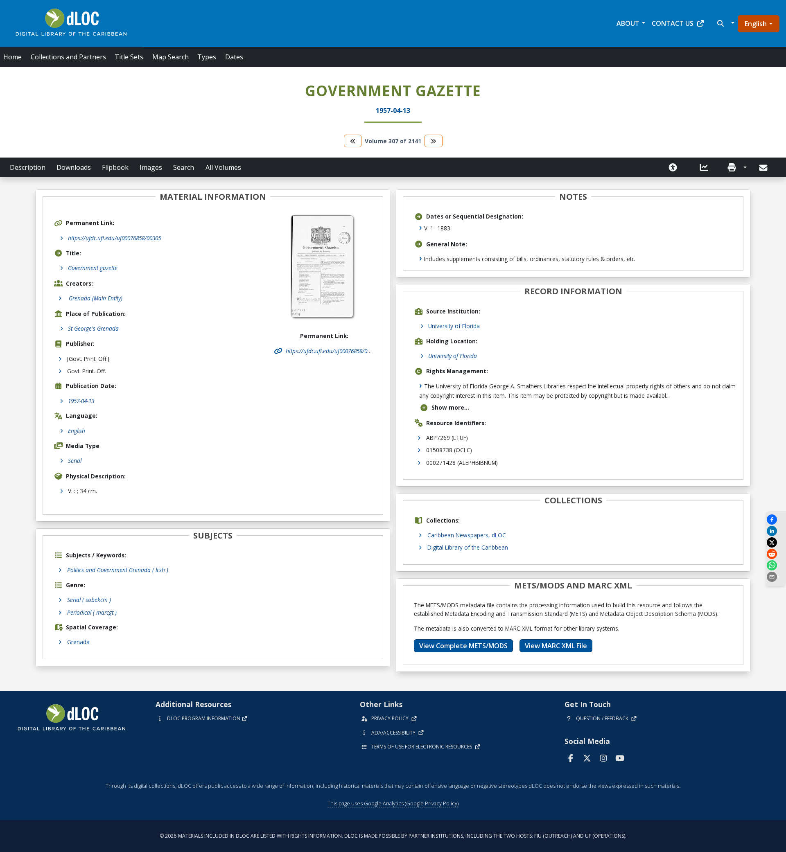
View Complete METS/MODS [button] (463, 645)
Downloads (73, 167)
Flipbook (115, 167)
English (756, 23)
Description (27, 167)
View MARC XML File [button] (556, 645)
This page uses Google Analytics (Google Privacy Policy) (393, 803)
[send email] (776, 577)
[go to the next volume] (434, 141)
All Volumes (223, 167)
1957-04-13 (81, 401)
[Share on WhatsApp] (776, 565)
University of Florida (454, 326)
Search (183, 167)
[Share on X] (776, 542)
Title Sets (129, 56)
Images (151, 167)
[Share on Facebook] (776, 519)
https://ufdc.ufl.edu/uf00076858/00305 (114, 238)
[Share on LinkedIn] (776, 531)
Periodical (92, 612)
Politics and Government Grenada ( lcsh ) (117, 570)
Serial (74, 460)
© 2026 (393, 835)
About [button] (628, 23)
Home (12, 56)
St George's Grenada (93, 328)
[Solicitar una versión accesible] (673, 167)
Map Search (170, 56)
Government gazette (92, 268)
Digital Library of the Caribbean (467, 547)
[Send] (764, 168)
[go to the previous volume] (353, 141)
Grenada (78, 642)
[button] (725, 23)
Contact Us (672, 23)
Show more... (450, 407)
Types (206, 56)
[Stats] (704, 167)
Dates (234, 56)
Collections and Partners (68, 56)
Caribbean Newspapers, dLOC (466, 535)
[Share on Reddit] (776, 554)
